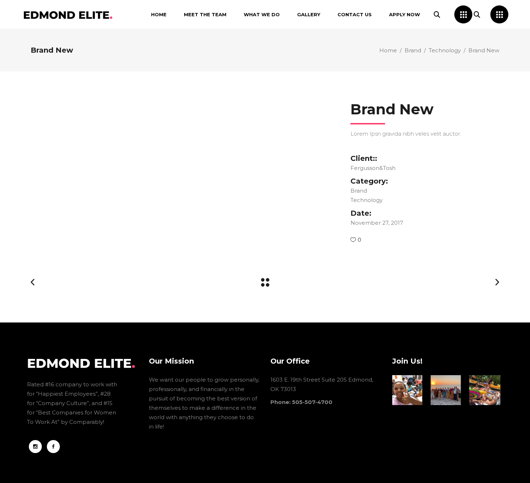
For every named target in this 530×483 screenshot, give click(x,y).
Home (388, 50)
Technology (445, 50)
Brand (413, 50)
